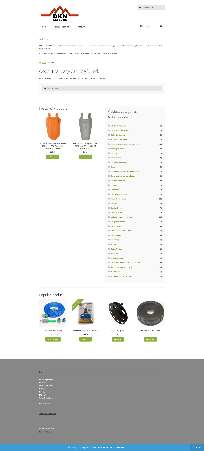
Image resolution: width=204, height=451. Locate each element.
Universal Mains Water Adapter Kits (125, 262)
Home (45, 26)
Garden (114, 203)
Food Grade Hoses (118, 199)
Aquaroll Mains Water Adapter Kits (125, 144)
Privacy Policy (45, 432)
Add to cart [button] (53, 157)
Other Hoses (116, 226)
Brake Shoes (116, 158)
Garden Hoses (116, 208)
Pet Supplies (116, 235)
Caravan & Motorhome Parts (123, 176)
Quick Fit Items (117, 249)
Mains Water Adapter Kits (121, 217)
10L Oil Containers (118, 126)
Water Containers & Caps (121, 276)
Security (114, 253)
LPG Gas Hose (116, 212)
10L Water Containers (120, 130)
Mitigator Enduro (118, 221)
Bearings (114, 153)
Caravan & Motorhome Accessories (125, 171)
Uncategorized (117, 258)
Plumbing (115, 240)
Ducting (114, 185)
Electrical (115, 189)
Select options (53, 339)
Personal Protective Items (121, 230)
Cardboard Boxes (118, 180)
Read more (85, 339)
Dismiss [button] (198, 447)
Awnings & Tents (118, 148)
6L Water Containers (119, 139)
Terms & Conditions (47, 413)
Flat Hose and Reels (119, 194)
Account (81, 26)
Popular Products (61, 26)
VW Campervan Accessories (122, 267)
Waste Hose (116, 272)
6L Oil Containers (118, 135)
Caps (113, 167)
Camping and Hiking (119, 162)
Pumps (114, 244)
